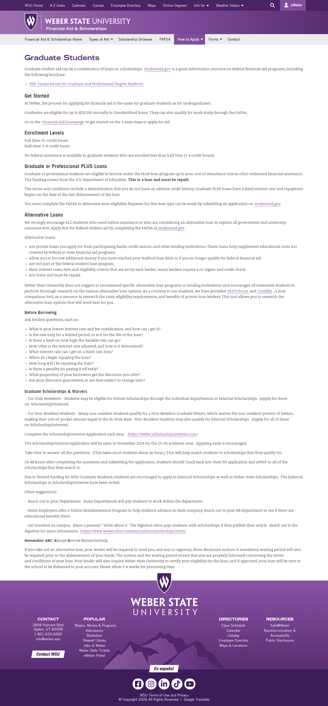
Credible (265, 291)
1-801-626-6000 (48, 634)
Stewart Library (94, 640)
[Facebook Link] (138, 684)
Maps (152, 5)
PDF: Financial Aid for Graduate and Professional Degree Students (86, 84)
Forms (213, 39)
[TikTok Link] (177, 684)
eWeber (296, 5)
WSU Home (34, 5)
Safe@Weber (280, 625)
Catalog (233, 635)
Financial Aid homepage (63, 122)
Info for (200, 5)
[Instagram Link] (151, 684)
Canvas (98, 5)
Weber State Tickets (94, 650)
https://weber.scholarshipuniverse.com (162, 434)
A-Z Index (57, 5)
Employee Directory (126, 5)
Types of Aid (99, 39)
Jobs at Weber (94, 645)
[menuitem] (33, 5)
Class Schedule (233, 625)
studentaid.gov (267, 204)
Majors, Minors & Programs (95, 625)
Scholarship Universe (135, 39)
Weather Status (228, 5)
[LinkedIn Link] (164, 684)
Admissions (94, 630)
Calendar (79, 5)
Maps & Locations (233, 645)
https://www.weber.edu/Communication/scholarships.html (132, 531)
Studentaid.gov (157, 69)
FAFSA (165, 39)
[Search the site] (272, 5)
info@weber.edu (48, 639)
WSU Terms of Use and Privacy (164, 695)
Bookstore (94, 635)
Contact (234, 39)
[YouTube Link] (189, 684)
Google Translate (197, 699)
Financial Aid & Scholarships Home (53, 39)
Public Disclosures (280, 640)
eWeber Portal (94, 655)
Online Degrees (175, 5)
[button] (112, 39)
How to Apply (188, 39)
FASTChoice (237, 291)
